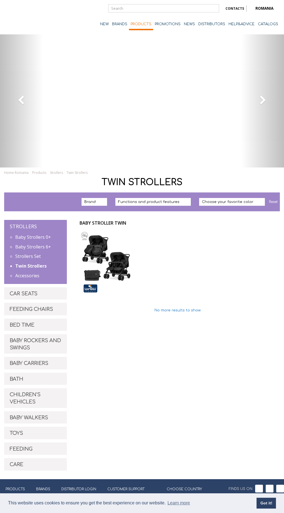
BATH (16, 379)
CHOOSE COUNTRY (184, 489)
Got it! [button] (266, 503)
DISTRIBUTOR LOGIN (78, 489)
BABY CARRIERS (29, 363)
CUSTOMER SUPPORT (125, 489)
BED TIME (22, 325)
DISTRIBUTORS (211, 24)
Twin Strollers (31, 266)
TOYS (16, 433)
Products (39, 172)
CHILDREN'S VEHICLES (25, 398)
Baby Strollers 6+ (33, 247)
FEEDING (21, 449)
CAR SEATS (23, 293)
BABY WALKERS (29, 417)
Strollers (56, 172)
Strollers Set (28, 256)
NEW (104, 24)
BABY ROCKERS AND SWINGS (35, 344)
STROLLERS (23, 226)
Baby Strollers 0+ (33, 237)
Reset (273, 202)
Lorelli (26, 17)
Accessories (27, 276)
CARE (16, 464)
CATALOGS (268, 24)
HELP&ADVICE (242, 24)
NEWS (189, 24)
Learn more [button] (179, 503)
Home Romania (16, 172)
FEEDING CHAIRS (31, 309)
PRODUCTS (141, 24)
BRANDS (119, 24)
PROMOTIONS (168, 24)
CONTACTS (234, 8)
